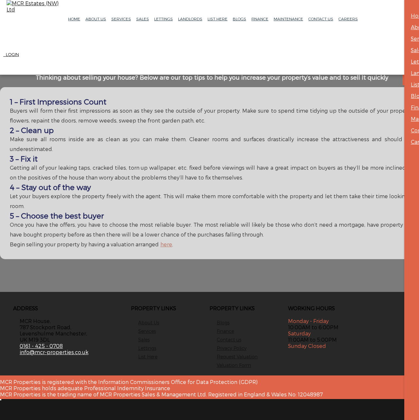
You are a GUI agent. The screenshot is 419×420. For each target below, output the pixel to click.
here (166, 244)
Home (74, 18)
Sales (142, 18)
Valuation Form (234, 365)
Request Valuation (237, 356)
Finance (259, 18)
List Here (147, 356)
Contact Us (320, 18)
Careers (348, 18)
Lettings (163, 18)
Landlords (190, 18)
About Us (95, 18)
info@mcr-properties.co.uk (54, 352)
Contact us (229, 339)
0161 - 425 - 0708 (41, 346)
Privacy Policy (231, 348)
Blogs (239, 18)
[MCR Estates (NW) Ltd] (33, 6)
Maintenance (288, 18)
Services (121, 18)
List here (218, 18)
